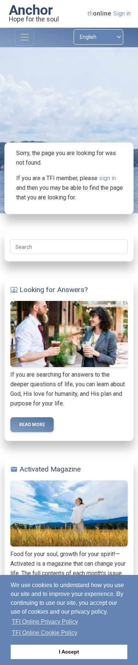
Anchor (31, 10)
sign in (107, 178)
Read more (32, 424)
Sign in (122, 13)
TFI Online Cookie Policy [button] (44, 633)
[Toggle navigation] (24, 37)
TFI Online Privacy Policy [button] (45, 621)
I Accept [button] (69, 652)
